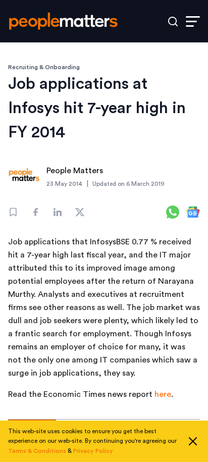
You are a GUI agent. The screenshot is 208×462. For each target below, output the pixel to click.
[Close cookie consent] (193, 441)
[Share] (35, 212)
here (162, 394)
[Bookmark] (13, 212)
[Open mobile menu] (193, 21)
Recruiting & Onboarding (44, 67)
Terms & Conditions (37, 451)
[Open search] (173, 21)
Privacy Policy (93, 451)
